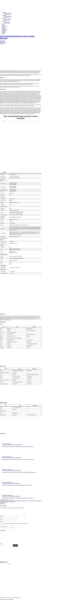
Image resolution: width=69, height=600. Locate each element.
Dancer (3, 27)
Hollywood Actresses (8, 13)
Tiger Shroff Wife (6, 501)
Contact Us (6, 599)
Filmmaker (4, 32)
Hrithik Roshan (20, 258)
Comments (2, 43)
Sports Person (4, 25)
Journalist (3, 29)
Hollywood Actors (7, 14)
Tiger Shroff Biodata (16, 500)
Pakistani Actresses (7, 19)
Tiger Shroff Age (9, 500)
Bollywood (4, 15)
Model (3, 23)
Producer (3, 31)
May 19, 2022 (2, 41)
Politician (3, 26)
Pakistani (3, 18)
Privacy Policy (10, 599)
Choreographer (4, 28)
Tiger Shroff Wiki (12, 501)
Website (1, 521)
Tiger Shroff (4, 500)
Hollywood (4, 12)
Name (1, 517)
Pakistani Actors (7, 20)
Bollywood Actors (7, 17)
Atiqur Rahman (2, 40)
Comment (2, 515)
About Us (1, 599)
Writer (3, 33)
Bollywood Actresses (8, 16)
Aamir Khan (15, 258)
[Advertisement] (19, 7)
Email (1, 519)
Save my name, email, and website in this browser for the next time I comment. (14, 523)
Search (1, 543)
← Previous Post (3, 502)
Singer (3, 24)
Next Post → (2, 503)
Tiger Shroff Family (23, 500)
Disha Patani (11, 243)
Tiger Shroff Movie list (31, 500)
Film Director (4, 30)
